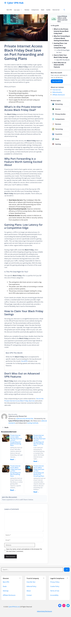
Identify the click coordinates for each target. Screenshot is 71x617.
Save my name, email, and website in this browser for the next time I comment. (24, 550)
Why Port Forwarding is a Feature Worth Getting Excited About (62, 38)
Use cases (17, 10)
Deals (42, 10)
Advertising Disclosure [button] (44, 611)
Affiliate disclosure (58, 95)
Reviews (27, 10)
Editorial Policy (31, 586)
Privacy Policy (54, 582)
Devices (56, 109)
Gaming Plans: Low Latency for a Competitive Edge (60, 45)
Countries (57, 134)
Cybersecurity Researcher (24, 419)
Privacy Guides (59, 114)
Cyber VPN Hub (15, 2)
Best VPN (9, 10)
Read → (13, 459)
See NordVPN (56, 81)
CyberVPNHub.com (14, 607)
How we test (55, 10)
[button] (64, 10)
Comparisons (35, 10)
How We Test (31, 582)
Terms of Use (54, 591)
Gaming (56, 144)
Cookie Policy (54, 586)
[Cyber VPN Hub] (5, 3)
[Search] (67, 570)
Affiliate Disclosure (9, 595)
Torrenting (57, 129)
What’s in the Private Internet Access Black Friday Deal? (61, 31)
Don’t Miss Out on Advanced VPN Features (60, 65)
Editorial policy (57, 92)
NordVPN (24, 361)
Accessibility (54, 595)
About (29, 591)
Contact (29, 595)
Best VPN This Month (63, 60)
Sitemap (5, 591)
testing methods (32, 423)
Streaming (57, 104)
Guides (48, 10)
